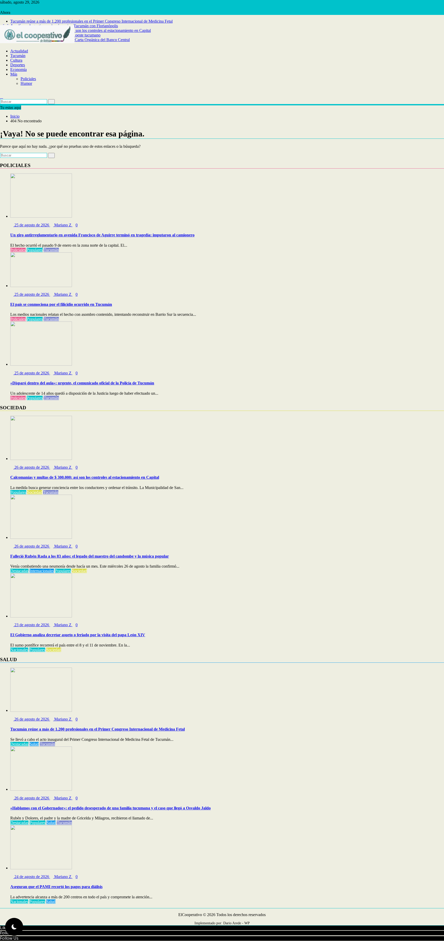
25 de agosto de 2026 (31, 225)
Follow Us (9, 938)
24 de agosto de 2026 (31, 876)
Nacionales (19, 650)
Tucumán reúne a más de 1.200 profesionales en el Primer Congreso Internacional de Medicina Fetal (91, 21)
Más (13, 74)
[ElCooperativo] (1, 46)
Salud (34, 744)
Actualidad (19, 51)
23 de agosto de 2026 (31, 625)
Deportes (17, 65)
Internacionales (42, 571)
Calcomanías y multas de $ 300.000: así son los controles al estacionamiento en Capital (80, 30)
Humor (26, 83)
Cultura (16, 60)
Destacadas (19, 571)
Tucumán (17, 55)
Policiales (28, 79)
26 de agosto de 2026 (31, 467)
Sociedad (34, 492)
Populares (35, 250)
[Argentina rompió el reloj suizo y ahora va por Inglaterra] (1, 92)
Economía (18, 69)
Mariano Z (62, 225)
